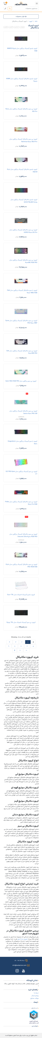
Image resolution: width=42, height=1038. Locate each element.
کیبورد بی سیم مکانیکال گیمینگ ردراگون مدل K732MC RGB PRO (23, 261)
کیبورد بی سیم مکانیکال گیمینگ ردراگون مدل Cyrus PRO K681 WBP (21, 322)
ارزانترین (6, 27)
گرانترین (11, 27)
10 (26, 650)
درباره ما (36, 993)
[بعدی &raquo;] (14, 650)
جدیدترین (16, 27)
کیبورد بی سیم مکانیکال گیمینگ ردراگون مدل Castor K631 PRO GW (23, 412)
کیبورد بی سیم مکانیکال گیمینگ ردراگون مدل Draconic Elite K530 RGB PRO (23, 535)
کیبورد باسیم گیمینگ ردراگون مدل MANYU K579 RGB (22, 49)
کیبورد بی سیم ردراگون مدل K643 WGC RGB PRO (21, 381)
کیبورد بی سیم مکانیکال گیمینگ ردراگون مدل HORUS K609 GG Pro (23, 231)
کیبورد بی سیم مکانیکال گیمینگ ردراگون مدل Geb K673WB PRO (21, 352)
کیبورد (31, 21)
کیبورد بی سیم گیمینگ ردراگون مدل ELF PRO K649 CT (21, 472)
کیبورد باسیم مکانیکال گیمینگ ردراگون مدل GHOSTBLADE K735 (24, 201)
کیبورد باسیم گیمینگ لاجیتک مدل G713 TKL (21, 595)
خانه (36, 21)
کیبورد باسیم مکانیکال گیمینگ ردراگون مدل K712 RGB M (22, 170)
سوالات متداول (34, 998)
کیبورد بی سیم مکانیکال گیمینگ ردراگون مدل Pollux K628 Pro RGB (21, 503)
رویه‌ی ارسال (35, 996)
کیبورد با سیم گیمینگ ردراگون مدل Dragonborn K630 (22, 442)
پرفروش (22, 27)
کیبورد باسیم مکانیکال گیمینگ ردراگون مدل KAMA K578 (21, 80)
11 (20, 650)
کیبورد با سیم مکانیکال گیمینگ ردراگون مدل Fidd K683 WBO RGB (22, 291)
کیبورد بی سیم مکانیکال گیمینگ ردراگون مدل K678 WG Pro (21, 110)
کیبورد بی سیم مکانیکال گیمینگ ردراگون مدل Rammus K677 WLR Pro (23, 140)
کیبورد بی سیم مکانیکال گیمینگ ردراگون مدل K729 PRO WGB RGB (21, 565)
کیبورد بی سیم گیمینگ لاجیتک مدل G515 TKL (21, 622)
